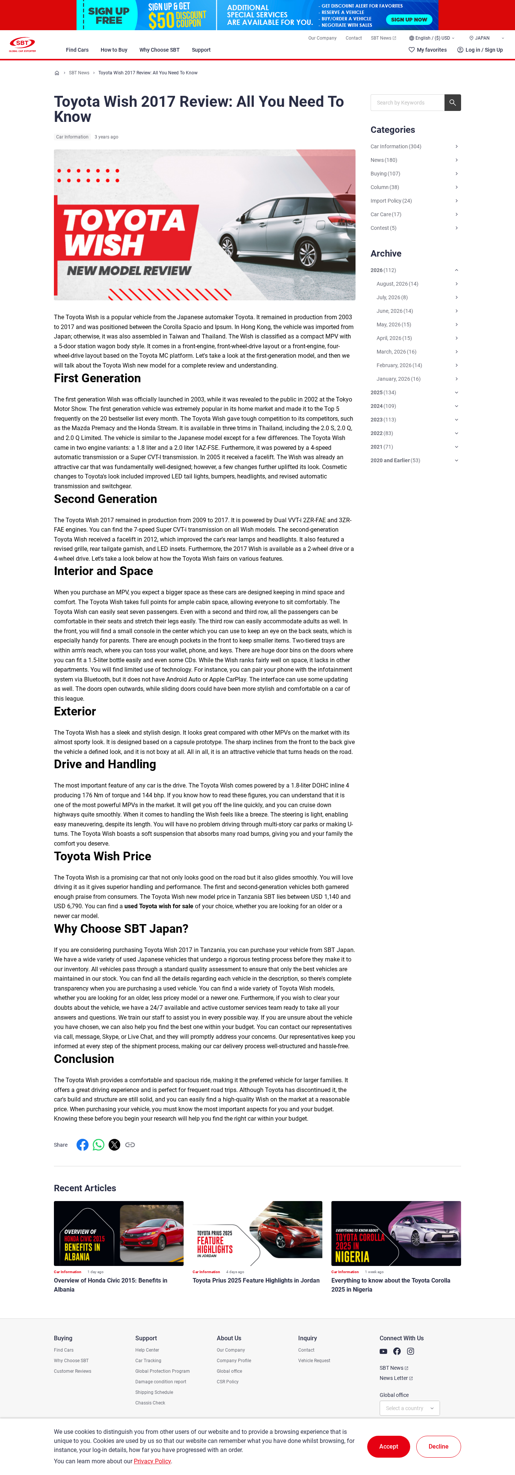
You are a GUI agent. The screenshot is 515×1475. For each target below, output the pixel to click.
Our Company (322, 38)
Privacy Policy (152, 1461)
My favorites (432, 50)
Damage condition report (160, 1381)
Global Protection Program (162, 1371)
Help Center (147, 1350)
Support (201, 50)
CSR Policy (228, 1381)
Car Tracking (148, 1360)
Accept (388, 1446)
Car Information (72, 137)
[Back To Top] (496, 1436)
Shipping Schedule (154, 1392)
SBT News (381, 38)
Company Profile (234, 1360)
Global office (229, 1371)
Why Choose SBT (159, 50)
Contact (354, 38)
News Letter (394, 1378)
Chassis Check (150, 1403)
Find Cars (77, 50)
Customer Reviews (72, 1371)
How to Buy (114, 50)
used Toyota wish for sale (158, 906)
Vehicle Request (314, 1360)
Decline (439, 1446)
